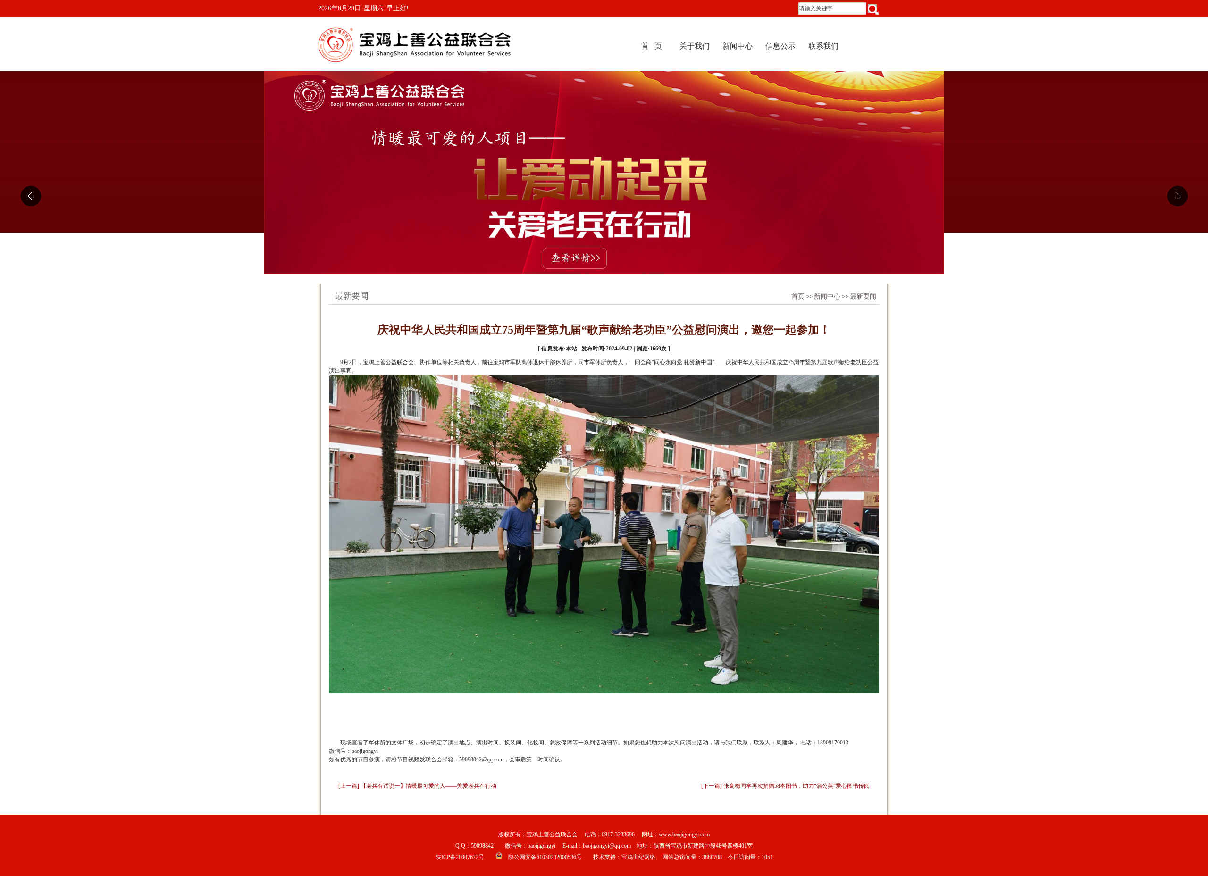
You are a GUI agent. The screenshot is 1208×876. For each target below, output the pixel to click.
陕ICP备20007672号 (460, 857)
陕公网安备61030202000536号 (545, 857)
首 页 (651, 46)
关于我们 (695, 46)
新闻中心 (737, 46)
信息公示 (780, 46)
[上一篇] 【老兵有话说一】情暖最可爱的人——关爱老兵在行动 (417, 786)
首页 (798, 296)
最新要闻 (863, 296)
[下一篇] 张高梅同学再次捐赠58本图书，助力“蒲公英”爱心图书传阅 (785, 786)
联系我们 (823, 46)
